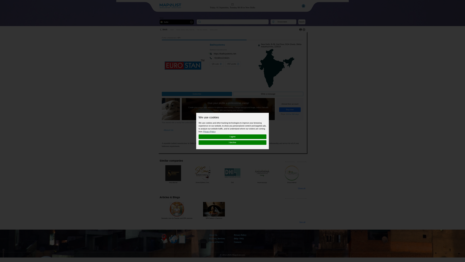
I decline (232, 142)
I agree (233, 137)
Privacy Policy (209, 132)
